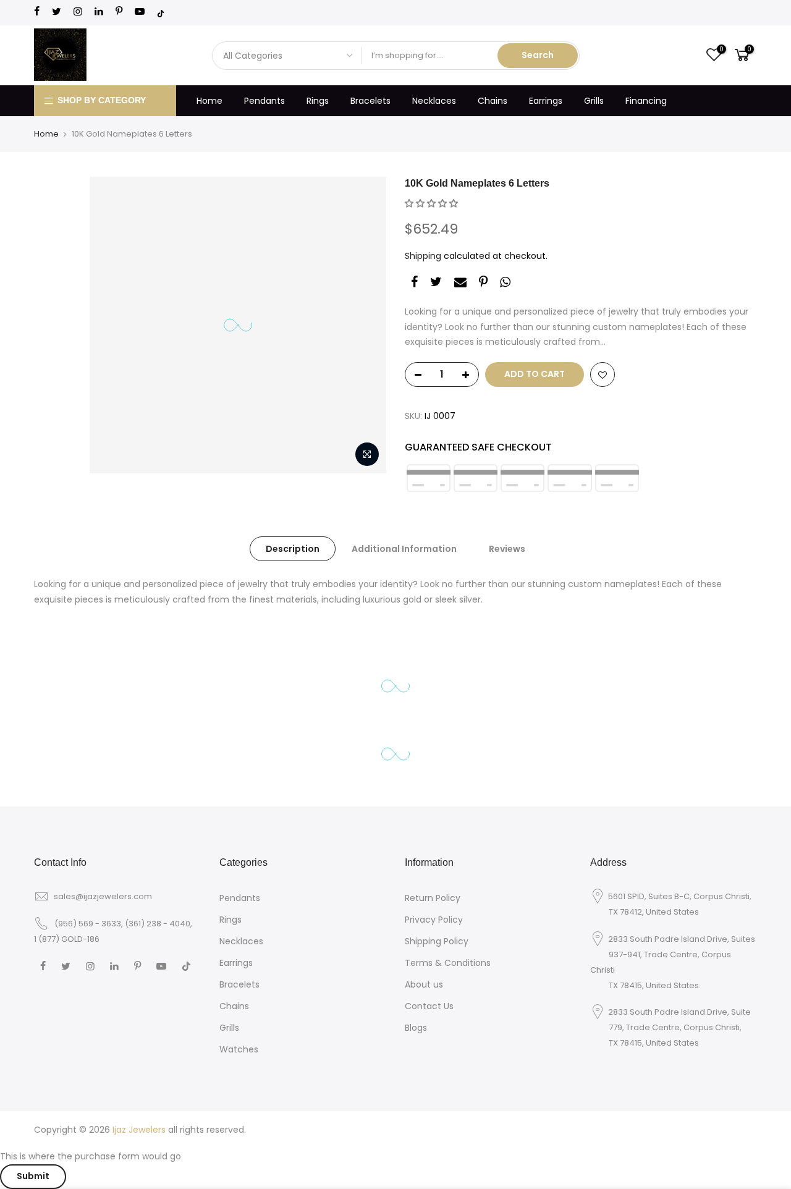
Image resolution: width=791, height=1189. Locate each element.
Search (538, 55)
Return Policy (432, 898)
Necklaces (434, 101)
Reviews (507, 549)
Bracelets (370, 101)
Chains (492, 101)
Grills (594, 101)
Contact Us (429, 1006)
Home (209, 101)
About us (424, 984)
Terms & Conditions (448, 963)
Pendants (264, 101)
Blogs (416, 1028)
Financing (646, 101)
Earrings (545, 101)
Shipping (423, 256)
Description (292, 549)
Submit (33, 1176)
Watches (238, 1049)
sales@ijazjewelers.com (103, 896)
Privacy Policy (434, 919)
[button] (431, 203)
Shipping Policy (436, 941)
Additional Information (404, 549)
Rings (318, 101)
